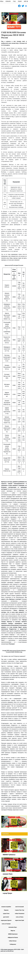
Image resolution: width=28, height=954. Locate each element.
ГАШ (14, 1)
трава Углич (6, 913)
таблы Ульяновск (19, 913)
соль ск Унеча (19, 917)
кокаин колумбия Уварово (6, 908)
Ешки (20, 1)
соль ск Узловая (6, 923)
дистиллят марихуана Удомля (6, 918)
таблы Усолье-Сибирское (13, 942)
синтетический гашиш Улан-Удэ (19, 908)
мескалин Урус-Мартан (13, 928)
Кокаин (8, 1)
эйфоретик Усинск (13, 937)
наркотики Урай (19, 920)
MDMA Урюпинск (13, 934)
